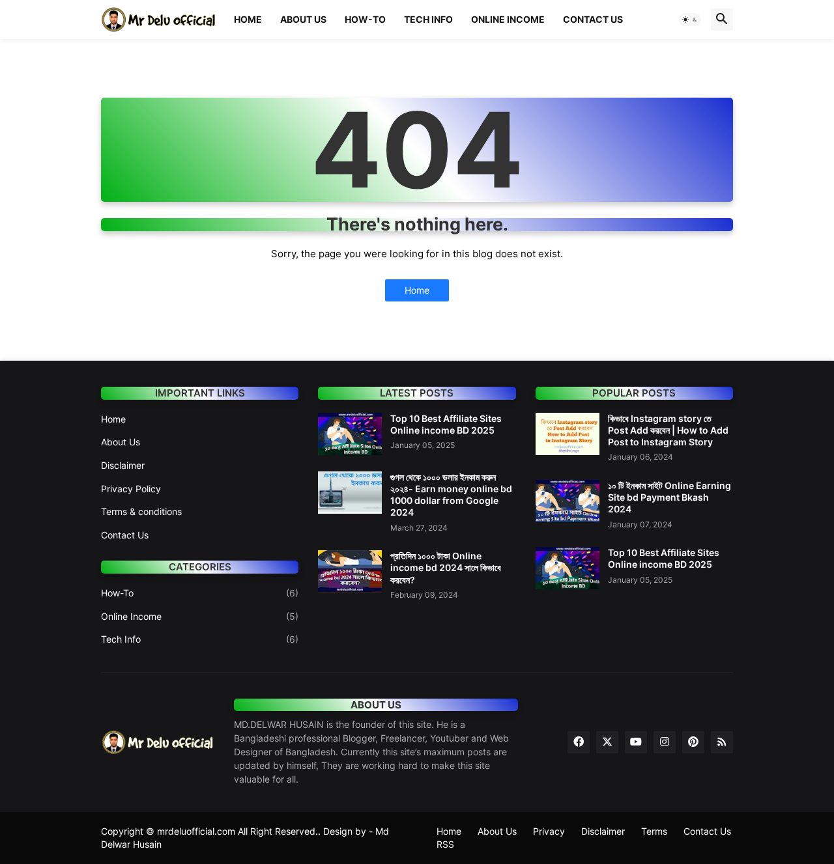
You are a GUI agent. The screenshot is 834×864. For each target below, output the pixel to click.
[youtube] (636, 742)
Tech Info (428, 19)
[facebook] (579, 742)
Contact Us (593, 19)
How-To (365, 19)
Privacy (549, 831)
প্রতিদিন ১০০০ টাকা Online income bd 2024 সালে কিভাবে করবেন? (445, 567)
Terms (654, 831)
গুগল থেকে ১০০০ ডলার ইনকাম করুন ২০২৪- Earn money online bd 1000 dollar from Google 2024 (451, 494)
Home (248, 19)
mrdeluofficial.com (196, 831)
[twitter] (607, 742)
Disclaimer (123, 465)
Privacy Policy (131, 488)
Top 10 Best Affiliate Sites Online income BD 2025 (446, 424)
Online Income (508, 19)
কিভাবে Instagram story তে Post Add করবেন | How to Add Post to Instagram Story (668, 430)
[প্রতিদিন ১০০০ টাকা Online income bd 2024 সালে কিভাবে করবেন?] (350, 571)
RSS (445, 844)
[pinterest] (693, 742)
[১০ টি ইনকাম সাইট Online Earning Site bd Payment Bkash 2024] (567, 501)
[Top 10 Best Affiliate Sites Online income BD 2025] (350, 434)
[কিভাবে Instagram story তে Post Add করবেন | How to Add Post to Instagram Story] (567, 434)
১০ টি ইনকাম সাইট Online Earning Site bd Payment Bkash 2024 (669, 497)
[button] (690, 19)
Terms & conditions (141, 511)
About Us (303, 19)
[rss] (722, 742)
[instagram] (665, 742)
